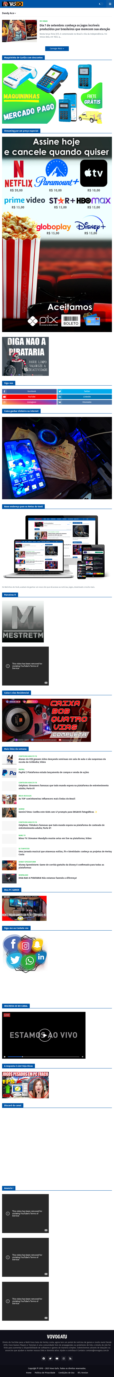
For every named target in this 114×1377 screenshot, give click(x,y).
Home (28, 1373)
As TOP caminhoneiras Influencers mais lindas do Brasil (47, 798)
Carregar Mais (56, 48)
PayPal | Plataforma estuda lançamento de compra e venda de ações (54, 772)
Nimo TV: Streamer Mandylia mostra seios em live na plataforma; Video (55, 838)
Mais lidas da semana (15, 749)
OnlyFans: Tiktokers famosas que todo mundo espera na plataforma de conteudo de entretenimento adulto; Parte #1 (62, 826)
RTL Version (83, 1373)
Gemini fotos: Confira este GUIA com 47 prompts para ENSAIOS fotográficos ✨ (58, 812)
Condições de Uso (66, 1373)
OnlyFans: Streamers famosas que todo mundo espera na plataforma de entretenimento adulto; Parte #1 (64, 787)
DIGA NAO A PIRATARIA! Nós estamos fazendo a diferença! (48, 878)
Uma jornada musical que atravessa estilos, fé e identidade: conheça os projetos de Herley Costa (65, 853)
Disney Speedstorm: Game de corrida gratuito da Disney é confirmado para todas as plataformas (61, 866)
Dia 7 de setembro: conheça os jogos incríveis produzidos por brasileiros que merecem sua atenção (75, 27)
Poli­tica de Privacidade (45, 1373)
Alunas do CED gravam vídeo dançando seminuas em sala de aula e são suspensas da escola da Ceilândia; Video (62, 760)
